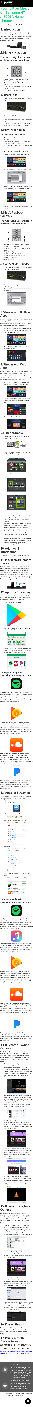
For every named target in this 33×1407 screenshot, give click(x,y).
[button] (30, 3)
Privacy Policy (18, 1385)
